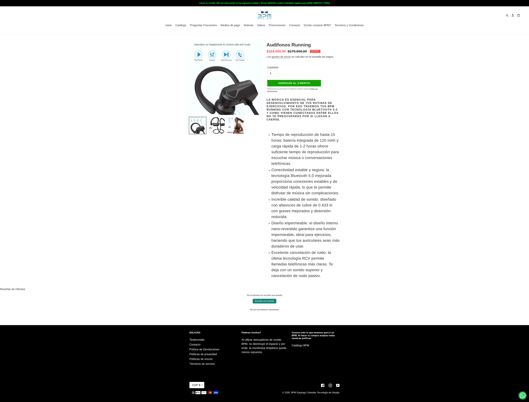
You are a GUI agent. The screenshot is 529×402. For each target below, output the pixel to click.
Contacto (194, 344)
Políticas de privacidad (203, 354)
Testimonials (196, 339)
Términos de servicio (202, 363)
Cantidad (272, 67)
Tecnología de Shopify (328, 392)
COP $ (196, 385)
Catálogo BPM (300, 345)
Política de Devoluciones (204, 349)
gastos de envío (281, 56)
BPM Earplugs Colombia (303, 392)
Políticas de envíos (201, 359)
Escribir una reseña (264, 301)
